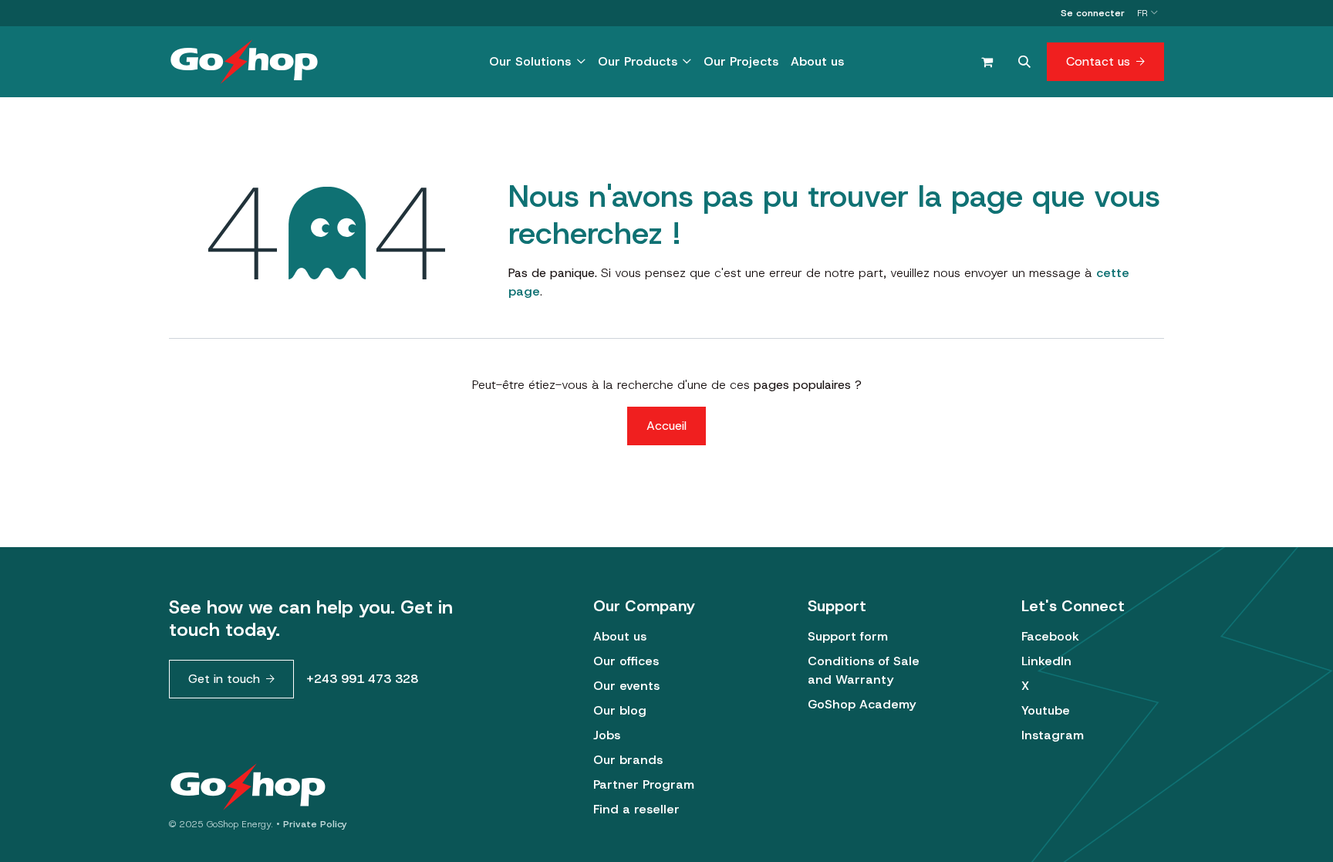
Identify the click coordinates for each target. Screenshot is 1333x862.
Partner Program (643, 784)
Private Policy (315, 824)
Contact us (1098, 61)
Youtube (1045, 710)
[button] (1024, 62)
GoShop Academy (862, 704)
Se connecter (1093, 13)
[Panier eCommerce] (986, 61)
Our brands (628, 760)
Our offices (626, 661)
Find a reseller (636, 809)
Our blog (619, 710)
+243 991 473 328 (362, 679)
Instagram (1052, 735)
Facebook (1050, 636)
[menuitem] (537, 61)
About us (619, 636)
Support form (848, 636)
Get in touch (224, 679)
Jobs (606, 735)
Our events (626, 686)
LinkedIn (1046, 661)
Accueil (666, 425)
